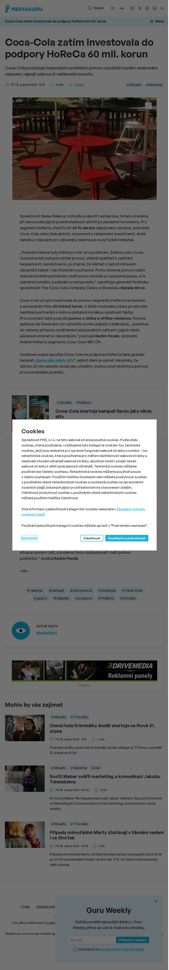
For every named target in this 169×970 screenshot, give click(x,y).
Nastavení (29, 538)
